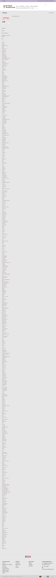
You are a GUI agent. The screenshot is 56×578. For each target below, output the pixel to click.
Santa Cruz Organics (5, 419)
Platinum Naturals (4, 380)
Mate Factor (4, 285)
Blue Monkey (4, 87)
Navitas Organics (4, 322)
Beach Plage (4, 75)
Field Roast (3, 181)
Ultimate (3, 516)
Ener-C (3, 165)
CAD (4, 0)
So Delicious (4, 443)
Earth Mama (4, 141)
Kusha (3, 247)
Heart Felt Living (4, 214)
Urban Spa (3, 519)
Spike (3, 454)
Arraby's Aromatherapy (5, 63)
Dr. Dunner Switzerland (5, 135)
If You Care (3, 230)
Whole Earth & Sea (4, 532)
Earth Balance (4, 139)
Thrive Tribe (3, 502)
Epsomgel (3, 169)
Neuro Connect (4, 325)
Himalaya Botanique (5, 221)
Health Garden (4, 212)
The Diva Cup (4, 486)
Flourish (3, 183)
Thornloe (3, 499)
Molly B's (3, 294)
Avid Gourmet (4, 70)
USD (3, 0)
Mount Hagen (4, 299)
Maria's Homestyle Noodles (6, 279)
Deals (32, 8)
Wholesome (4, 533)
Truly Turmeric (4, 515)
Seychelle (3, 434)
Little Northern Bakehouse (6, 262)
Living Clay (3, 264)
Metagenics (3, 290)
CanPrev (3, 105)
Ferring (3, 179)
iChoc (3, 229)
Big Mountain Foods (5, 80)
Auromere (3, 69)
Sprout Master (4, 457)
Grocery (27, 6)
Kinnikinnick (4, 245)
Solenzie (3, 449)
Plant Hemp (4, 379)
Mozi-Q (3, 300)
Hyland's (3, 228)
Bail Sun (3, 73)
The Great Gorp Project (5, 490)
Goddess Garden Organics (6, 200)
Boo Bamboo (4, 91)
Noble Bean (3, 330)
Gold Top (3, 202)
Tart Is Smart (4, 480)
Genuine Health (4, 196)
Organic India (4, 360)
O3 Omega (3, 347)
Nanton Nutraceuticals (5, 308)
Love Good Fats (4, 268)
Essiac (3, 170)
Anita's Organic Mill (5, 59)
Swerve (3, 479)
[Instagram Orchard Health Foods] (30, 557)
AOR (2, 60)
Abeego (3, 44)
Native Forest (4, 311)
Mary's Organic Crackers (5, 282)
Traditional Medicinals (5, 512)
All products (18, 563)
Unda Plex (3, 518)
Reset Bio (3, 404)
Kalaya (3, 243)
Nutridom (3, 342)
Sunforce (3, 473)
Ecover (3, 154)
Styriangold (3, 469)
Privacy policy (4, 567)
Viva (2, 527)
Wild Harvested (4, 536)
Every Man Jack (4, 172)
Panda (3, 369)
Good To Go (3, 204)
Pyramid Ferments (4, 394)
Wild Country (4, 535)
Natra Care (3, 312)
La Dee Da (3, 249)
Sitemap (3, 572)
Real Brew (3, 400)
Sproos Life (3, 456)
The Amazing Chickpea (5, 485)
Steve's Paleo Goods (5, 465)
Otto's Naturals (4, 364)
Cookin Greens (4, 120)
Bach (3, 71)
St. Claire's (3, 458)
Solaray (3, 448)
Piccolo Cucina (4, 376)
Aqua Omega (4, 62)
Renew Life (3, 403)
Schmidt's (3, 425)
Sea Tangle (3, 427)
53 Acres (3, 43)
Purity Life (3, 393)
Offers (17, 565)
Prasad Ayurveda (4, 384)
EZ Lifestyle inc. (4, 174)
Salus (3, 418)
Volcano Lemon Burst (5, 528)
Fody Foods (3, 184)
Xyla (2, 544)
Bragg (3, 92)
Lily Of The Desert (4, 260)
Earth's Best (3, 143)
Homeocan (3, 222)
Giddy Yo (3, 197)
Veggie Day (3, 520)
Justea (3, 242)
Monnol (3, 295)
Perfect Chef (4, 374)
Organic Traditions (4, 361)
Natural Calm (4, 313)
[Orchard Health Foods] (9, 6)
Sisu (2, 441)
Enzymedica (4, 168)
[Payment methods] (40, 576)
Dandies (3, 126)
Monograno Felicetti (5, 296)
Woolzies (3, 542)
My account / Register (50, 0)
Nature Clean (4, 316)
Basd (2, 74)
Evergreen (3, 171)
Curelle (3, 124)
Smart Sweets (4, 442)
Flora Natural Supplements (6, 182)
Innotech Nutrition (4, 234)
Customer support (5, 571)
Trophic (3, 514)
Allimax (3, 53)
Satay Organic (4, 421)
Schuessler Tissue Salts (5, 426)
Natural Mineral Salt (5, 315)
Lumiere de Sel (4, 269)
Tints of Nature (4, 504)
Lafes (3, 250)
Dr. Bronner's (4, 134)
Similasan (3, 437)
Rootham (3, 408)
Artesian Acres (4, 64)
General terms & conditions (7, 564)
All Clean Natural (4, 48)
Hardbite (3, 211)
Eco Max (3, 149)
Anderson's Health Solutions (6, 58)
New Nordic (3, 326)
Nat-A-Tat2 (3, 309)
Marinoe (3, 280)
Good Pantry (4, 203)
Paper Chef (3, 370)
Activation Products (5, 45)
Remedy (3, 402)
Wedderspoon (4, 530)
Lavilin (3, 253)
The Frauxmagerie (4, 487)
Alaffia (3, 47)
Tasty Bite (3, 481)
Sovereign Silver (4, 452)
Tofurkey (3, 505)
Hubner (3, 227)
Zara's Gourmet (4, 548)
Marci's (3, 278)
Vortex (3, 529)
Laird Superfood (4, 251)
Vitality (3, 526)
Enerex (3, 166)
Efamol (3, 159)
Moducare (3, 293)
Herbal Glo (3, 215)
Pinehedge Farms (4, 377)
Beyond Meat (4, 79)
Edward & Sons (4, 158)
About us (3, 563)
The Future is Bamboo (5, 488)
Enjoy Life (3, 167)
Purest (3, 391)
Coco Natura (4, 116)
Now (2, 338)
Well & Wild (3, 531)
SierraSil (3, 435)
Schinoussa (3, 424)
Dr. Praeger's (4, 137)
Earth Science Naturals (5, 142)
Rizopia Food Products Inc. (6, 405)
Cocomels (3, 117)
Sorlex (3, 451)
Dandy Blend (4, 127)
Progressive (3, 385)
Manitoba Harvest (4, 277)
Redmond (3, 401)
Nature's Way (4, 321)
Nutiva (3, 340)
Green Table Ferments (5, 206)
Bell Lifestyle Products (5, 76)
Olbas (3, 348)
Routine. (3, 409)
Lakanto (3, 252)
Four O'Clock (4, 185)
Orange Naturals (4, 357)
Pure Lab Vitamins (4, 389)
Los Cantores (4, 267)
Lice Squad (3, 258)
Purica (3, 392)
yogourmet (3, 545)
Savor (3, 422)
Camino (3, 102)
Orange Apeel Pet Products (6, 356)
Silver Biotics (4, 436)
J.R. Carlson (3, 237)
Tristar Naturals (4, 513)
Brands (36, 8)
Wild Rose (3, 537)
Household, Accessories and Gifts (23, 8)
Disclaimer (4, 565)
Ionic (3, 235)
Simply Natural (4, 439)
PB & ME (3, 372)
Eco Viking (3, 155)
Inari (2, 232)
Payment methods (5, 568)
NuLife (3, 339)
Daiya (3, 125)
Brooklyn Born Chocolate (5, 95)
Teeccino (3, 482)
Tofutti (3, 506)
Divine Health (4, 132)
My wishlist (31, 565)
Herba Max (3, 218)
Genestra (3, 195)
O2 (2, 346)
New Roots (3, 327)
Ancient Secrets (4, 56)
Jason (3, 238)
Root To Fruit (4, 406)
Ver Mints (3, 521)
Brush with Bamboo (5, 96)
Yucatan (3, 547)
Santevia (3, 420)
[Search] (46, 5)
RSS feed (17, 567)
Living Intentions (4, 265)
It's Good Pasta (4, 236)
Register (30, 563)
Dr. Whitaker (4, 138)
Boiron (3, 89)
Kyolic (3, 248)
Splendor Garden (4, 455)
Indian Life (3, 233)
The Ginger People (4, 489)
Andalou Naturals (4, 57)
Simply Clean (4, 438)
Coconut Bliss (4, 118)
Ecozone (3, 156)
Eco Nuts (3, 150)
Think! (3, 496)
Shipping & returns (5, 570)
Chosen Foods (4, 110)
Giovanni (3, 198)
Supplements (22, 6)
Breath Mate (4, 94)
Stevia (3, 466)
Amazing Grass (4, 54)
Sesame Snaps (4, 432)
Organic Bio (3, 359)
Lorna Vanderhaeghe (5, 266)
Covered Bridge (4, 121)
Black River (3, 85)
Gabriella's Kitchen (4, 190)
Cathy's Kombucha (4, 106)
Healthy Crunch (4, 213)
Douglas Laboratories (5, 133)
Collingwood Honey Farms (6, 119)
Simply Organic (4, 440)
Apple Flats (3, 61)
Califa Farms (4, 101)
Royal (3, 411)
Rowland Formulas (4, 410)
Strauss (3, 468)
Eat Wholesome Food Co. (5, 148)
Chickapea (3, 109)
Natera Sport (4, 310)
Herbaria (3, 219)
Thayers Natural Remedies (6, 484)
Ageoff (3, 46)
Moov (3, 297)
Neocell (3, 324)
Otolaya (3, 363)
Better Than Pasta (4, 78)
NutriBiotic (3, 341)
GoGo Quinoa (4, 201)
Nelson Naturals (4, 323)
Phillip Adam (4, 375)
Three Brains (4, 500)
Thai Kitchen (4, 483)
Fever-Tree (3, 180)
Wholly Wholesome (5, 534)
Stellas (3, 463)
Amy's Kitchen (4, 55)
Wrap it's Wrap (4, 543)
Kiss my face (4, 246)
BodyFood (3, 108)
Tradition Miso (4, 511)
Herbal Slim (3, 216)
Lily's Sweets (3, 261)
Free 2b (3, 187)
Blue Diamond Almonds (5, 86)
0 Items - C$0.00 (42, 0)
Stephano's (3, 464)
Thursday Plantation (5, 503)
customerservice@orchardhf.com (48, 569)
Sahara (3, 416)
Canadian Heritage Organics (6, 103)
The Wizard (3, 495)
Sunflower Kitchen (4, 472)
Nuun (3, 344)
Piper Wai (3, 378)
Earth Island (3, 140)
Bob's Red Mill (4, 88)
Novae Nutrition (4, 337)
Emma (3, 164)
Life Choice (3, 259)
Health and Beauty (34, 6)
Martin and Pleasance (5, 281)
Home (17, 6)
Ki (2, 244)
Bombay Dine (4, 90)
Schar (3, 423)
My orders (30, 564)
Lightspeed (21, 576)
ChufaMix (3, 111)
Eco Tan (3, 151)
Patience (3, 371)
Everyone (3, 173)
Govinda (3, 205)
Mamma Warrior (4, 276)
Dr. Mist (3, 136)
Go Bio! (3, 199)
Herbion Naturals (4, 220)
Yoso (2, 546)
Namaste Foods (4, 307)
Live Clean (3, 263)
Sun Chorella (4, 471)
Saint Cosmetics (4, 417)
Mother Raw (4, 298)
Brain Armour (4, 93)
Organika (3, 362)
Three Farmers (4, 501)
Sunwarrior (3, 474)
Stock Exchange (4, 467)
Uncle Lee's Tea (4, 517)
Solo (2, 450)
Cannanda (3, 104)
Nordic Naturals (4, 332)
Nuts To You (3, 343)
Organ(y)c (3, 358)
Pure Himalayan (4, 388)
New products (18, 564)
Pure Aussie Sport (4, 387)
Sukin (3, 470)
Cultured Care (4, 123)
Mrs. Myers (3, 301)
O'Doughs (3, 345)
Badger (3, 72)
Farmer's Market (4, 175)
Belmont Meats (4, 77)
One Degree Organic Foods (6, 353)
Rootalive (3, 407)
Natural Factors (4, 314)
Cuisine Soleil (4, 122)
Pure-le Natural (4, 390)
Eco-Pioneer (4, 152)
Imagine (3, 231)
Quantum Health (4, 395)
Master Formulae (4, 283)
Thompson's (3, 497)
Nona (3, 331)
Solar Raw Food (4, 447)
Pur (2, 386)
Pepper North (4, 373)
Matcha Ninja (4, 284)
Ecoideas (3, 153)
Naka (3, 306)
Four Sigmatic (4, 186)
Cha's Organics (4, 107)
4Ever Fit (3, 42)
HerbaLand (3, 217)
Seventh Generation (5, 433)
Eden (3, 157)
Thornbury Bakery (4, 498)
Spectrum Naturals (4, 453)
